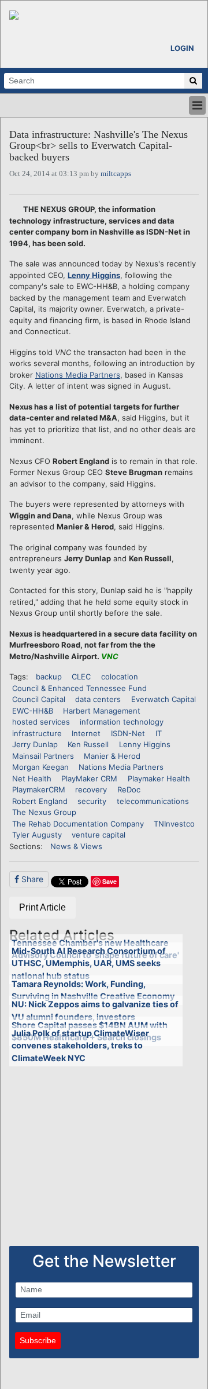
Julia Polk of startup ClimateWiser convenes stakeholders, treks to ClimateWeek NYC (80, 1045)
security (91, 801)
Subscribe (38, 1340)
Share (31, 879)
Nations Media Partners (77, 374)
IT (158, 733)
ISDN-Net (128, 733)
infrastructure (37, 733)
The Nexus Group (44, 812)
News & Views (76, 846)
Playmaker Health (159, 778)
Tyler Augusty (37, 834)
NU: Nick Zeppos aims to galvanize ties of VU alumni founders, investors (95, 1010)
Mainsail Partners (43, 756)
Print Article (42, 907)
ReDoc (128, 789)
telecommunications (153, 801)
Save (109, 881)
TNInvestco (174, 823)
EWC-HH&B (32, 710)
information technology (122, 721)
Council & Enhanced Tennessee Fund (79, 688)
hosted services (41, 721)
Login (182, 48)
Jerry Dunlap (35, 744)
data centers (98, 699)
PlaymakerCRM (38, 789)
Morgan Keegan (40, 767)
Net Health (31, 778)
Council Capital (38, 699)
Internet (86, 733)
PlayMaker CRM (89, 778)
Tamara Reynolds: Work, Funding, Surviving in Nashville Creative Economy (93, 990)
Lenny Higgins (94, 275)
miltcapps (116, 173)
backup (49, 676)
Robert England (40, 801)
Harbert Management (101, 710)
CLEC (81, 676)
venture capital (98, 834)
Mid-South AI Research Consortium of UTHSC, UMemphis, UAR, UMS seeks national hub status (89, 963)
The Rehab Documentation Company (78, 823)
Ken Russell (88, 744)
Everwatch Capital (163, 699)
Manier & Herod (112, 756)
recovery (91, 789)
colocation (119, 676)
